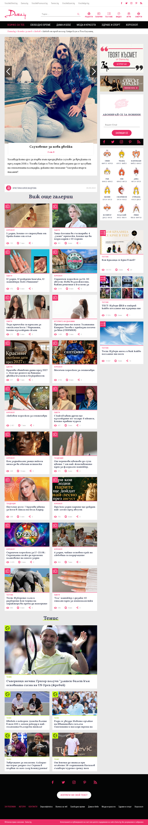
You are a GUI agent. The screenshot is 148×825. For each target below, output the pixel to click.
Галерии (98, 17)
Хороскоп (132, 24)
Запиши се (121, 132)
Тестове (109, 17)
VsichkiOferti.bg (11, 3)
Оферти (138, 17)
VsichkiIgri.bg (83, 3)
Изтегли (122, 64)
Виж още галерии (51, 196)
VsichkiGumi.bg (68, 3)
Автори (22, 807)
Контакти (33, 807)
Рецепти (89, 17)
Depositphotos (46, 807)
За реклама (10, 807)
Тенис (51, 618)
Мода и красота (86, 24)
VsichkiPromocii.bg (40, 3)
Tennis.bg (55, 3)
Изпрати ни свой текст (74, 795)
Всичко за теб (16, 24)
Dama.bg (24, 3)
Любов (37, 31)
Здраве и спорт (111, 24)
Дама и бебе (63, 24)
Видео (119, 17)
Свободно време (40, 24)
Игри (129, 17)
